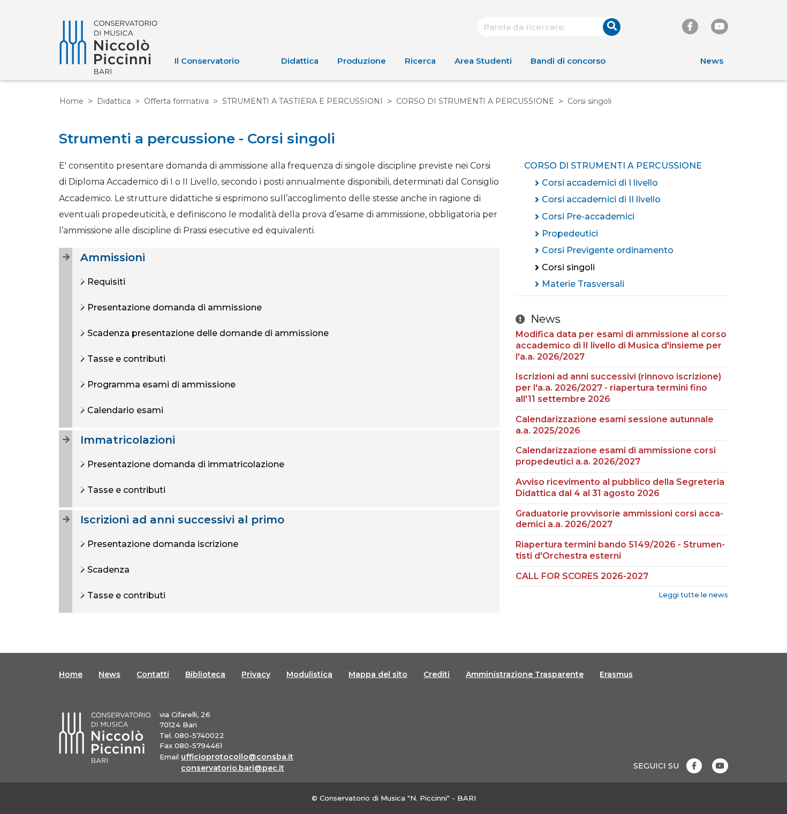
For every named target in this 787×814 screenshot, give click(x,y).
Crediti (436, 674)
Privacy (255, 674)
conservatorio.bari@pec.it (232, 768)
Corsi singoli (568, 267)
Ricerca (420, 61)
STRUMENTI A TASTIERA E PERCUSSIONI (302, 101)
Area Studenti (483, 61)
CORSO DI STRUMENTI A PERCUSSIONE (475, 101)
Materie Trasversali (583, 284)
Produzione (361, 61)
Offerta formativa (176, 101)
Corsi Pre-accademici (588, 216)
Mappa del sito (378, 674)
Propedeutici (570, 234)
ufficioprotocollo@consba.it (237, 757)
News (711, 61)
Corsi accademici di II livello (601, 199)
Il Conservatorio (207, 61)
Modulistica (309, 674)
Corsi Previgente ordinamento (608, 250)
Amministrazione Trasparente (525, 674)
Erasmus (616, 674)
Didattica (300, 61)
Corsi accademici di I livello (600, 183)
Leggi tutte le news (693, 595)
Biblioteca (205, 674)
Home (71, 101)
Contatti (153, 674)
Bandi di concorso (568, 61)
